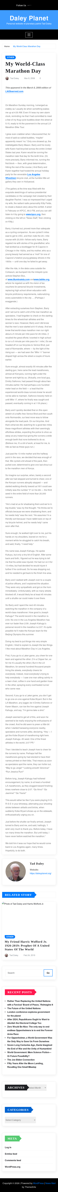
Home (7, 46)
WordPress (38, 1183)
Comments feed (13, 1160)
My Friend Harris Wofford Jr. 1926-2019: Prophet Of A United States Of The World (27, 945)
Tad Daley (14, 78)
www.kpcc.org (33, 214)
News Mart (50, 1183)
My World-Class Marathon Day (26, 46)
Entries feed (11, 1153)
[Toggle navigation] (29, 34)
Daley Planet (29, 17)
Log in (8, 1147)
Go (48, 972)
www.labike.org (41, 279)
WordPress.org (12, 1166)
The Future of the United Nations (24, 1008)
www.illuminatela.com (19, 279)
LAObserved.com (14, 91)
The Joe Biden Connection (21, 1059)
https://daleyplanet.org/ (40, 873)
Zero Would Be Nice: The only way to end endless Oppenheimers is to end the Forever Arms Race (30, 1030)
